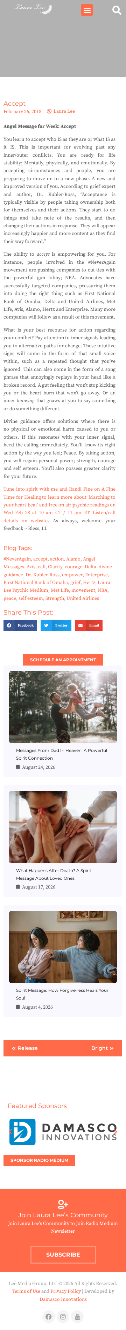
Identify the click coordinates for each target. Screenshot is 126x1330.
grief (75, 582)
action (57, 559)
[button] (87, 10)
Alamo (73, 559)
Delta (90, 567)
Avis (31, 567)
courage (73, 567)
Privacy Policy (65, 1291)
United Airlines (82, 598)
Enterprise (96, 575)
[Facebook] (48, 1316)
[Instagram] (63, 1316)
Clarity (55, 567)
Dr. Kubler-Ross (42, 575)
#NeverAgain (17, 559)
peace (10, 598)
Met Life (60, 590)
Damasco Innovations (63, 1299)
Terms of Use (26, 1291)
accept (40, 559)
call (42, 567)
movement (83, 590)
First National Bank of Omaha (36, 582)
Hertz (89, 582)
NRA (102, 590)
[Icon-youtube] (77, 1316)
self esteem (31, 598)
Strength (55, 598)
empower (72, 575)
